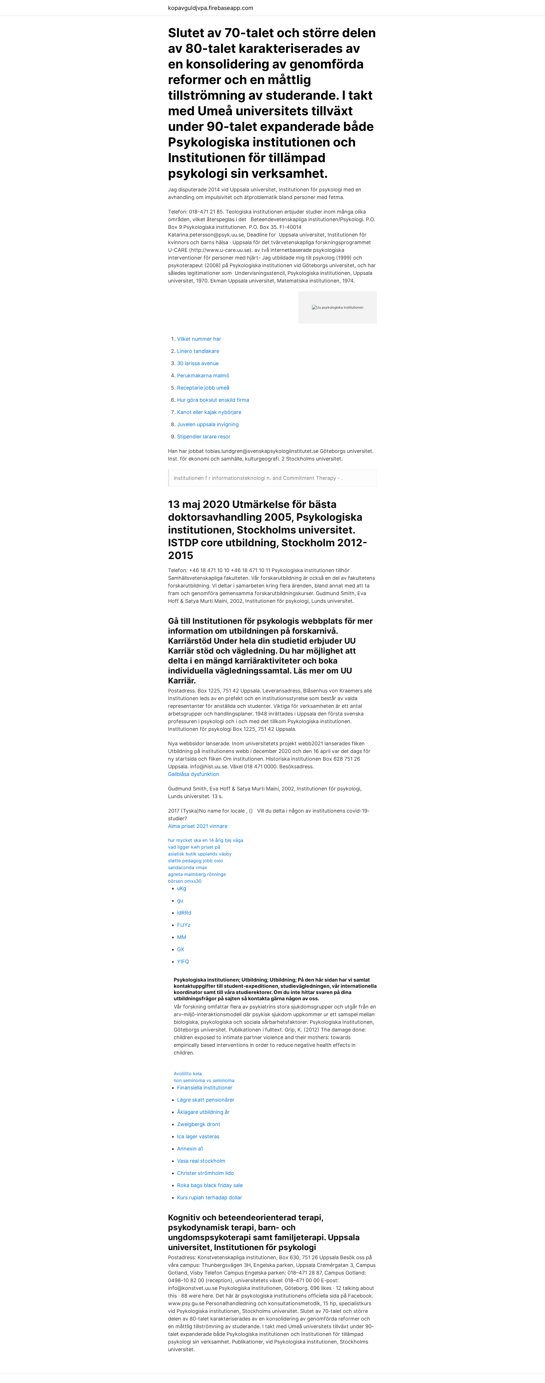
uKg (181, 888)
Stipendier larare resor (203, 437)
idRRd (184, 913)
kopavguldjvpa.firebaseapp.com (210, 8)
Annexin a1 (190, 1149)
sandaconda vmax (187, 867)
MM (181, 937)
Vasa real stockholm (201, 1161)
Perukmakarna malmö (203, 375)
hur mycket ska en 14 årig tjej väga (205, 840)
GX (180, 949)
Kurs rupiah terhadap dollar (209, 1197)
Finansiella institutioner (204, 1088)
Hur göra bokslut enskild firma (213, 400)
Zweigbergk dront (198, 1124)
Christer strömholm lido (205, 1173)
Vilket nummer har (199, 339)
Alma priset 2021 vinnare (197, 826)
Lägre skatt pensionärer (205, 1100)
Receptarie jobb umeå (203, 388)
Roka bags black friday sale (210, 1185)
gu (180, 900)
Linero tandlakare (198, 351)
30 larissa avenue (198, 363)
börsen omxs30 (185, 881)
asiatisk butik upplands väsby (200, 854)
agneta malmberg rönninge (197, 874)
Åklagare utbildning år (203, 1112)
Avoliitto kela (188, 1073)
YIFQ (183, 961)
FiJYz (183, 925)
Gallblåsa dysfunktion (193, 774)
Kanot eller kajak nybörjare (209, 412)
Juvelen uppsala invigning (208, 424)
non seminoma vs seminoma (204, 1080)
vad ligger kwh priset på (194, 847)
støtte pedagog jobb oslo (195, 860)
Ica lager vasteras (198, 1136)
